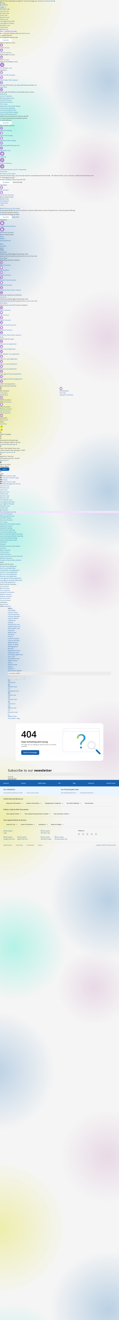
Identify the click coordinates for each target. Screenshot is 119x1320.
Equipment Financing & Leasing (10, 524)
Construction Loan (14, 658)
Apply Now (3, 87)
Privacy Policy (19, 845)
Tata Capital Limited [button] (12, 814)
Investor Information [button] (32, 803)
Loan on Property (13, 638)
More (1, 244)
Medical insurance (6, 594)
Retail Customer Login (9, 476)
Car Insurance (4, 586)
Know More (6, 40)
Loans (2, 205)
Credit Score (12, 620)
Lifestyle (10, 622)
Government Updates (15, 671)
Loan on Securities (14, 640)
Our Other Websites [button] (73, 803)
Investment (3, 171)
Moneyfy (4, 480)
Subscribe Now (12, 779)
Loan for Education (14, 616)
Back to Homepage (30, 752)
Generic (10, 667)
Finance (10, 636)
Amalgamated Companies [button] (53, 803)
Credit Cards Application (7, 582)
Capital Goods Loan (14, 626)
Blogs (3, 3)
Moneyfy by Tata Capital (7, 174)
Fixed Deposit (4, 201)
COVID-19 (11, 668)
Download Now (49, 1)
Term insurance (5, 590)
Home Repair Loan (14, 628)
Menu (10, 608)
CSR (59, 783)
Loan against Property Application (11, 578)
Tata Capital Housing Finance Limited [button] (36, 814)
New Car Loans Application (8, 574)
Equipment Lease (13, 652)
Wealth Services (13, 642)
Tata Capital (11, 718)
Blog (18, 718)
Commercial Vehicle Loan (8, 532)
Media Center (42, 783)
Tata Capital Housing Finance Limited (13, 793)
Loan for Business (13, 614)
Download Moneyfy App (8, 444)
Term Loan (11, 656)
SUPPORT (4, 5)
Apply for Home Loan (7, 452)
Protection (11, 630)
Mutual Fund (4, 604)
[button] (59, 83)
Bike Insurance (4, 588)
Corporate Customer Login (10, 478)
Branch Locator (111, 783)
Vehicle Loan (4, 494)
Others (10, 663)
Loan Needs (11, 610)
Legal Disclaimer (7, 845)
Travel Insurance (5, 600)
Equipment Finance (14, 650)
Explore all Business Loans (8, 114)
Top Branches (89, 803)
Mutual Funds (4, 199)
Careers (23, 783)
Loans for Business (6, 96)
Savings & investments (7, 592)
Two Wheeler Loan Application (9, 570)
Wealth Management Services (11, 484)
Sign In (5, 469)
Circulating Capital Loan (15, 654)
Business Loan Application (8, 576)
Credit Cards (4, 203)
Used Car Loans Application (8, 572)
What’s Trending (13, 644)
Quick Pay (3, 424)
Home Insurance (5, 598)
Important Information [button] (13, 803)
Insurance (3, 297)
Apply (2, 337)
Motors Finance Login (9, 482)
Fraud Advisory (30, 845)
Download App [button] (17, 182)
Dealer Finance (12, 660)
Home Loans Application (8, 568)
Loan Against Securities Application (11, 580)
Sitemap (40, 845)
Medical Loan (12, 632)
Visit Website (6, 182)
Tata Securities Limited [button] (61, 814)
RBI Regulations (13, 646)
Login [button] (2, 474)
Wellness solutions (6, 596)
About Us (6, 783)
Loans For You (4, 486)
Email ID (10, 777)
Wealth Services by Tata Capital (10, 208)
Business (11, 648)
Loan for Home (13, 612)
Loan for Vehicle (13, 618)
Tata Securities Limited (32, 793)
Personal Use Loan (14, 624)
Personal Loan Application (8, 566)
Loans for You (4, 11)
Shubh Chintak (12, 664)
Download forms (5, 240)
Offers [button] (2, 250)
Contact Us (91, 783)
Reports (2, 238)
